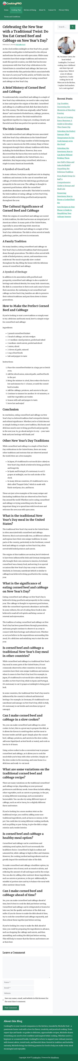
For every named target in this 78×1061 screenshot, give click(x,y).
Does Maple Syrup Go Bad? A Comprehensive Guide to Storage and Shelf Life (66, 182)
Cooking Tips (16, 10)
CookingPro (36, 1058)
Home (6, 10)
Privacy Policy (64, 10)
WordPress (55, 1058)
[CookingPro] (12, 3)
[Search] (72, 27)
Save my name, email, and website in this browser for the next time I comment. (26, 1000)
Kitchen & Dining (30, 10)
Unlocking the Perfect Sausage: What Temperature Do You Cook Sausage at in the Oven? (66, 137)
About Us (42, 10)
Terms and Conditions (12, 17)
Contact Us (52, 10)
